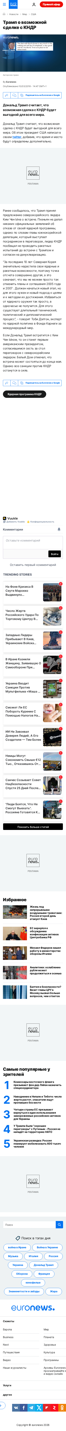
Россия (53, 1256)
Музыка (13, 1256)
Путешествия (11, 1352)
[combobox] (33, 1224)
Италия (33, 1256)
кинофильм (33, 1282)
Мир (24, 14)
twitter (16, 137)
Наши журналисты (14, 1367)
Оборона (22, 1273)
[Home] (4, 14)
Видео (7, 1360)
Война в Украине (47, 1247)
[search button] (59, 1224)
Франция (44, 1273)
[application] (33, 53)
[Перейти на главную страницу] (13, 4)
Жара (53, 1291)
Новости (13, 14)
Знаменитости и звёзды (24, 1291)
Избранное (15, 899)
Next (6, 1344)
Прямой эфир (51, 4)
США (33, 14)
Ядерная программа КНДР (25, 393)
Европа (7, 1329)
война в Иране (17, 1247)
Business (8, 1336)
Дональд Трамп (44, 1264)
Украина (17, 1264)
